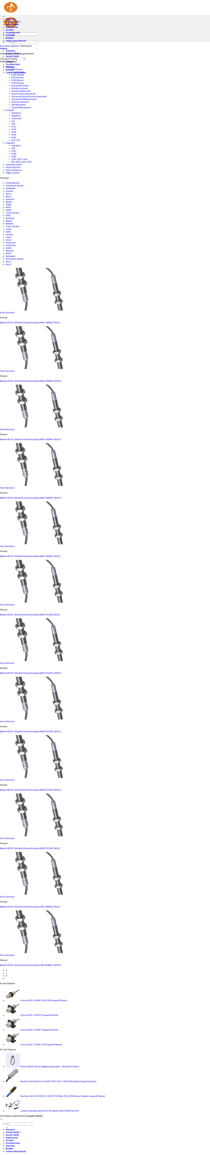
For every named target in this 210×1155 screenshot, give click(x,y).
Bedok (9, 201)
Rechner (10, 250)
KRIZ (8, 215)
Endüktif (10, 110)
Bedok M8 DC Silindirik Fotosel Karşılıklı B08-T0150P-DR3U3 (30, 789)
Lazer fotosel (17, 74)
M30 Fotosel (17, 82)
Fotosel (15, 45)
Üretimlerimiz (13, 64)
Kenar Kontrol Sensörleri (23, 93)
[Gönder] (7, 1127)
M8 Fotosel (17, 69)
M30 (13, 134)
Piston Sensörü (13, 167)
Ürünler (10, 29)
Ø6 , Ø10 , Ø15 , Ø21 (21, 161)
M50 (13, 137)
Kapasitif (10, 142)
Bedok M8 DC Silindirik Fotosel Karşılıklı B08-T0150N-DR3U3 (30, 673)
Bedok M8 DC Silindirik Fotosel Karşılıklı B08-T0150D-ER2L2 (30, 614)
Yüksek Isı (16, 112)
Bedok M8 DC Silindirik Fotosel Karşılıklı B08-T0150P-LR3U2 (30, 848)
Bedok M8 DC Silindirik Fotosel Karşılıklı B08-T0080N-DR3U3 (30, 380)
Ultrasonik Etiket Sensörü (24, 99)
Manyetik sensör (14, 164)
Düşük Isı (16, 115)
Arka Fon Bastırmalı (21, 91)
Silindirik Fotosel (19, 88)
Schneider (10, 188)
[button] (3, 48)
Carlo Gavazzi (12, 212)
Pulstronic (11, 245)
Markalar (10, 35)
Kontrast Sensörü (20, 101)
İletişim (9, 37)
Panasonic (11, 242)
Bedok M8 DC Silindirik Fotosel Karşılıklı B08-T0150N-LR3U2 (30, 731)
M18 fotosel (17, 80)
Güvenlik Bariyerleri (21, 107)
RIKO (8, 207)
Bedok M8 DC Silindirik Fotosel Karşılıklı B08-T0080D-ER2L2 (30, 322)
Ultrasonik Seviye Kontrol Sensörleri (29, 96)
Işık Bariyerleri (18, 104)
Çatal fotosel (17, 72)
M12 (13, 126)
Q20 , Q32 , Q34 (19, 159)
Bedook (9, 223)
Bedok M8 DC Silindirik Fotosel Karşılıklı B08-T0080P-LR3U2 (30, 556)
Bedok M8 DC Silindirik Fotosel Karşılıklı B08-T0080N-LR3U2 (30, 439)
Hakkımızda (12, 27)
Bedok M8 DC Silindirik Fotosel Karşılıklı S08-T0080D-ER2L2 (30, 906)
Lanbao (9, 191)
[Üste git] (1, 1119)
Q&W (8, 210)
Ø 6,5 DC (15, 140)
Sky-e (8, 196)
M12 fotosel (17, 77)
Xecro (8, 193)
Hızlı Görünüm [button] (7, 312)
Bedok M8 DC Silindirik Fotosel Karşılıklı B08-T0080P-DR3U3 (30, 497)
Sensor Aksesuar (14, 170)
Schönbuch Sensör (15, 185)
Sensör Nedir (12, 56)
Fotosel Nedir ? (13, 21)
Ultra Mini (16, 118)
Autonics (10, 199)
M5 (13, 121)
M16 (13, 129)
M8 (13, 123)
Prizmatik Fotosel (20, 85)
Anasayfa (10, 50)
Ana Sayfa (5, 45)
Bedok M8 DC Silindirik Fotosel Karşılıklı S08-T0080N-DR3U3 (30, 965)
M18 (13, 132)
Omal (8, 237)
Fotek (8, 204)
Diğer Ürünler (12, 172)
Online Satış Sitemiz (16, 40)
